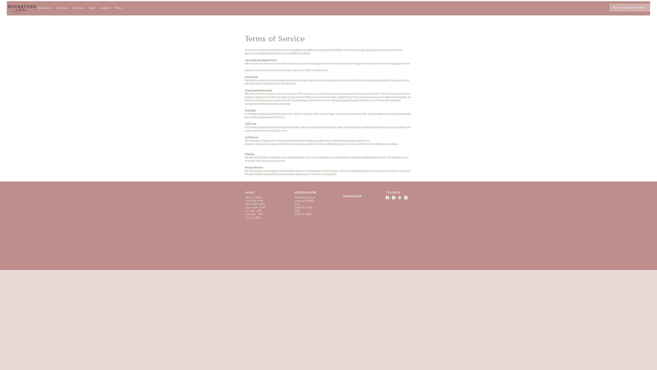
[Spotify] (400, 198)
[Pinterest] (406, 198)
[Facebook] (387, 198)
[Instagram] (393, 198)
